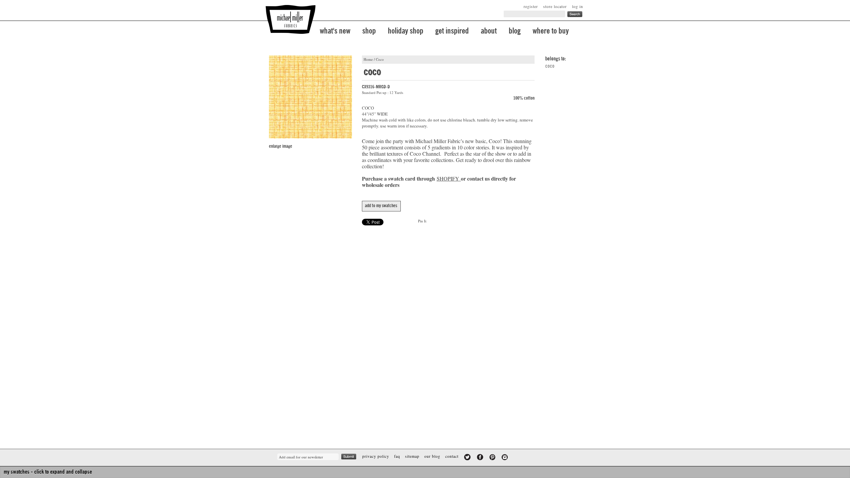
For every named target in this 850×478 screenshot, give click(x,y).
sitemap (412, 456)
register (531, 6)
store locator (555, 6)
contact (452, 456)
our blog (432, 456)
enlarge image (280, 146)
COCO (549, 66)
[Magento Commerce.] (290, 19)
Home (368, 59)
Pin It (422, 220)
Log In (577, 6)
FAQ (397, 456)
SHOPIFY (448, 178)
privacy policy (375, 456)
